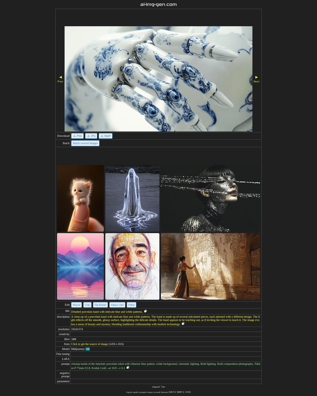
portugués (143, 392)
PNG (79, 136)
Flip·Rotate (100, 305)
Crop (87, 305)
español (136, 392)
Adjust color (117, 305)
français (150, 392)
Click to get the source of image (89, 344)
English (129, 392)
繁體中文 (180, 392)
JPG (93, 136)
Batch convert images (85, 143)
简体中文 (172, 392)
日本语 (188, 392)
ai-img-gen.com (158, 4)
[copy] (145, 311)
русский (157, 392)
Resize (76, 305)
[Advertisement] (148, 18)
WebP (107, 136)
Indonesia (164, 392)
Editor (131, 305)
